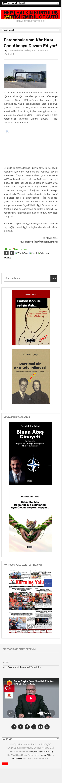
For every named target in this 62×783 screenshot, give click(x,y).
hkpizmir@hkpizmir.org (42, 751)
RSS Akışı (14, 726)
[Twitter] (12, 253)
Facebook (27, 726)
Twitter (20, 726)
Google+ (33, 726)
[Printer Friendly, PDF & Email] (16, 248)
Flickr (40, 726)
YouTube (47, 726)
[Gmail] (33, 253)
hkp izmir (8, 50)
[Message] (44, 253)
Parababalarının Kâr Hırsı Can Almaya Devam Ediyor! (30, 42)
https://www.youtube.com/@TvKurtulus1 (22, 667)
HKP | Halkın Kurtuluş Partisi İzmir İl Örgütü (30, 14)
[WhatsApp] (22, 253)
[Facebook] (6, 253)
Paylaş (7, 257)
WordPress (17, 758)
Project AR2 (46, 754)
